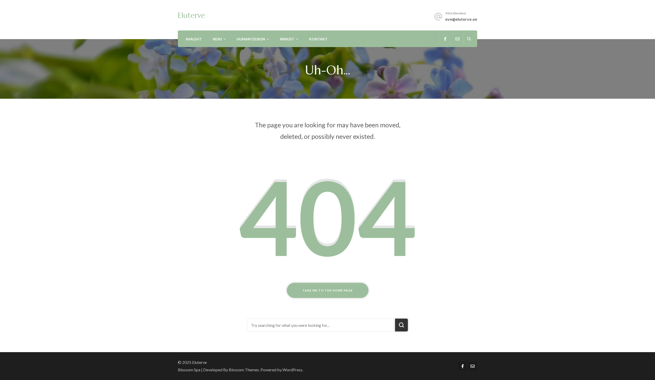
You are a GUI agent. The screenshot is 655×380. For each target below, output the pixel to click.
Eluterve (191, 15)
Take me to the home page (327, 290)
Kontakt (318, 39)
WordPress (292, 369)
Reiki (217, 39)
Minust (287, 39)
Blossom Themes (244, 369)
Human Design (251, 39)
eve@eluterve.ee (461, 19)
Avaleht (193, 39)
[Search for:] (321, 325)
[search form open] (469, 38)
